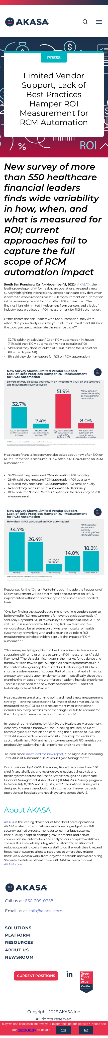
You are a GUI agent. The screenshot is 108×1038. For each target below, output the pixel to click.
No (86, 1030)
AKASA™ (83, 284)
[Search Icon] (85, 22)
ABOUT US (17, 950)
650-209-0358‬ (39, 900)
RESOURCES (19, 942)
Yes (63, 1030)
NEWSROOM (19, 957)
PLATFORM (17, 935)
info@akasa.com (46, 910)
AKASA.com (13, 864)
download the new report (44, 754)
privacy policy (27, 1030)
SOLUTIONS (18, 928)
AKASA (9, 822)
